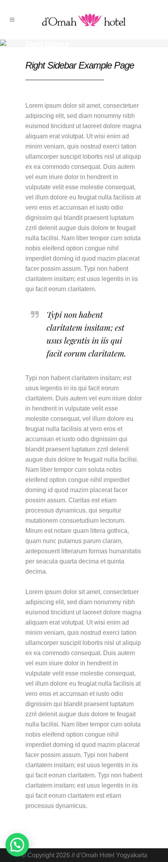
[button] (17, 845)
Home (32, 52)
